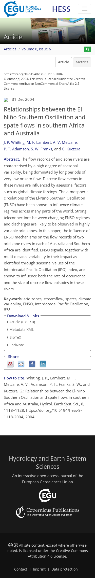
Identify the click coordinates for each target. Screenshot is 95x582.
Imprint (39, 569)
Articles (10, 49)
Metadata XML (21, 329)
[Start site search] (87, 49)
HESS (61, 9)
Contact (20, 569)
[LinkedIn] (43, 363)
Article (63, 62)
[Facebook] (32, 363)
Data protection (64, 569)
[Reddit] (21, 363)
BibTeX (15, 337)
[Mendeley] (10, 363)
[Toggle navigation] (84, 9)
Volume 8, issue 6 (36, 49)
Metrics (82, 62)
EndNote (16, 345)
